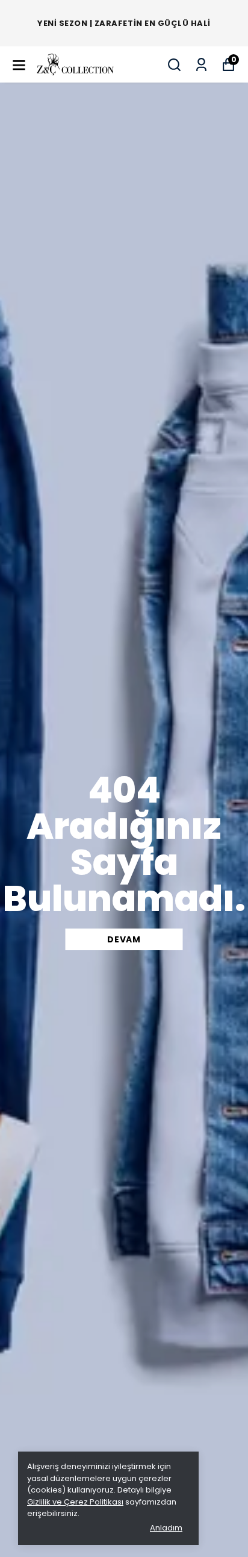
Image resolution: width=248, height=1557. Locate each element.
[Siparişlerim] (201, 64)
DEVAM (124, 939)
